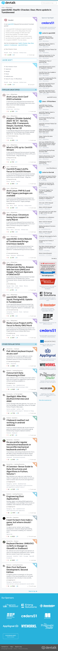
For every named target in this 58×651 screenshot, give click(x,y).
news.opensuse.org (13, 253)
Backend (8, 370)
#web (16, 286)
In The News (44, 180)
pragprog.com (11, 383)
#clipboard (14, 433)
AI (39, 180)
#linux (11, 205)
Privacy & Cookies (23, 648)
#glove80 (31, 556)
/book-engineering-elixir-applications (15, 510)
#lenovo (26, 286)
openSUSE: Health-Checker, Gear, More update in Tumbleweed (26, 11)
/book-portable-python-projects (14, 411)
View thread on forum (11, 49)
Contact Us (4, 646)
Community (9, 394)
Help (11, 646)
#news (8, 159)
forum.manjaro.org (13, 136)
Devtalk (51, 172)
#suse (10, 52)
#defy (20, 556)
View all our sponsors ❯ (45, 400)
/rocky (17, 335)
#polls (7, 363)
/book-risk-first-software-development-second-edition (20, 584)
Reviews (16, 541)
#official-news (22, 52)
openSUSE (11, 24)
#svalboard (9, 558)
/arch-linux (16, 109)
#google (8, 286)
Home (7, 79)
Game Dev (9, 517)
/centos (13, 159)
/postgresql (9, 312)
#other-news (9, 109)
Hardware (16, 349)
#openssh (15, 312)
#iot (23, 409)
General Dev (9, 349)
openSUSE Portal (51, 97)
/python (19, 409)
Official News (9, 7)
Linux (3, 7)
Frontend (41, 208)
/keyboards (13, 363)
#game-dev (9, 534)
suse (7, 74)
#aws (13, 286)
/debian (21, 286)
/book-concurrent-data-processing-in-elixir (17, 387)
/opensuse (15, 52)
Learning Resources (17, 370)
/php (7, 205)
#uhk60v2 (15, 556)
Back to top (32, 591)
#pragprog (9, 385)
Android (8, 418)
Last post (32, 84)
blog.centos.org (12, 157)
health (8, 71)
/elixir (14, 385)
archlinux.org (11, 107)
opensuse (8, 69)
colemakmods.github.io (14, 361)
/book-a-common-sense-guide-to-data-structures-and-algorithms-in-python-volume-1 (19, 486)
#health (6, 52)
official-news (9, 76)
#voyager (25, 556)
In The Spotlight (18, 394)
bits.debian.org (12, 284)
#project (13, 181)
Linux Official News (51, 168)
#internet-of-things (29, 411)
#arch (15, 205)
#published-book (20, 385)
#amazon (17, 287)
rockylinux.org (11, 333)
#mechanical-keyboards (19, 457)
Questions (14, 418)
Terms (15, 648)
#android (8, 433)
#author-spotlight (10, 409)
